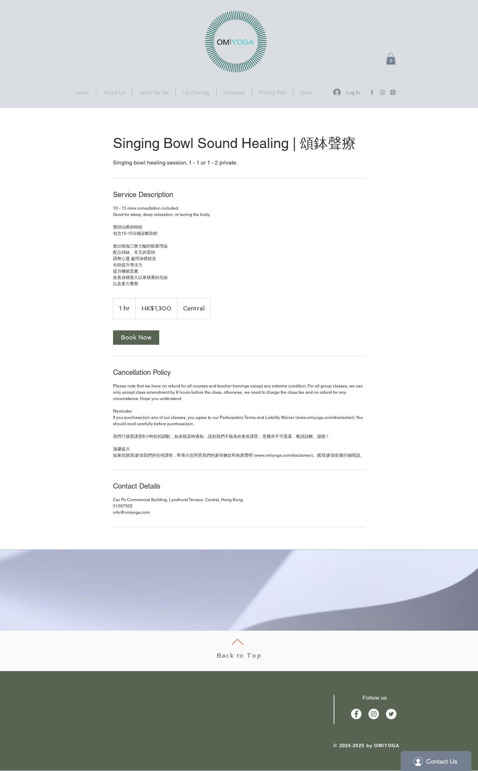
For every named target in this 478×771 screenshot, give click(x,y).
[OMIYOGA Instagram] (382, 92)
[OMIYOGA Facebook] (371, 92)
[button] (391, 58)
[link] (136, 337)
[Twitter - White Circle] (391, 714)
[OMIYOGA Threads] (392, 92)
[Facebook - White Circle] (356, 714)
